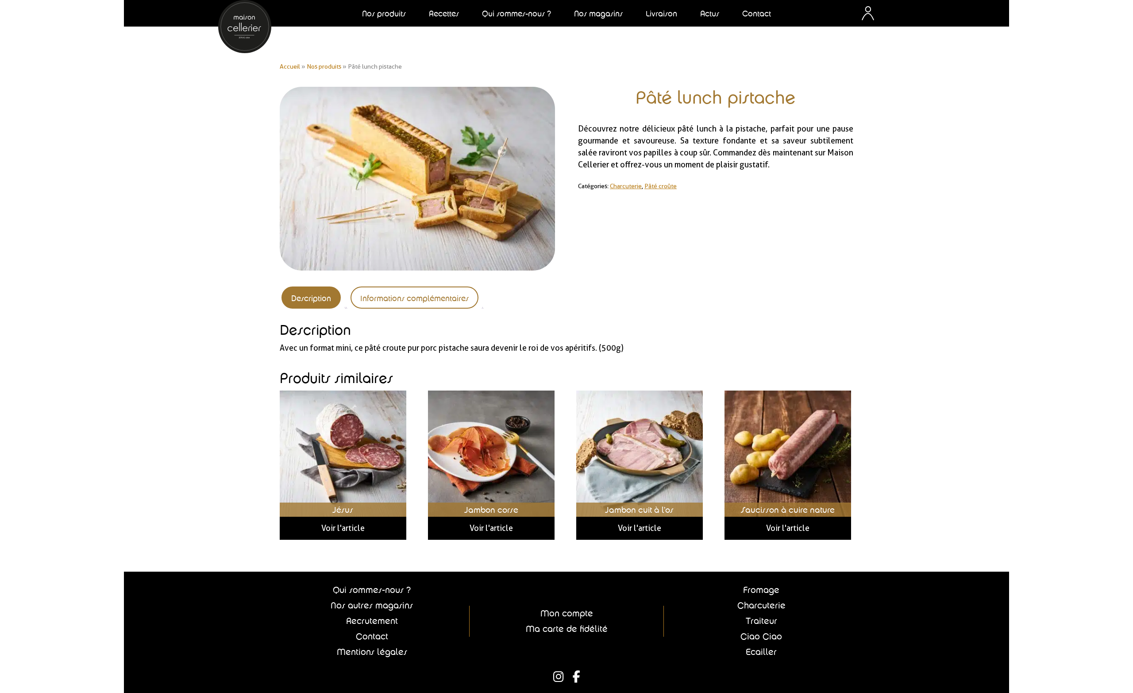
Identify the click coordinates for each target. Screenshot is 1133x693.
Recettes (444, 13)
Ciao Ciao (761, 636)
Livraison (661, 13)
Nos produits (324, 66)
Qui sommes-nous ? (372, 590)
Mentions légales (372, 652)
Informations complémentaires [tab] (414, 298)
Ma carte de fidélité (567, 629)
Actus (709, 13)
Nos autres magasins (372, 605)
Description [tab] (311, 298)
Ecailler (761, 652)
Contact (756, 13)
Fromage (761, 590)
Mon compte (566, 613)
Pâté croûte (660, 186)
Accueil (290, 66)
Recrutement (372, 621)
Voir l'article (343, 528)
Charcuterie (626, 186)
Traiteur (761, 621)
